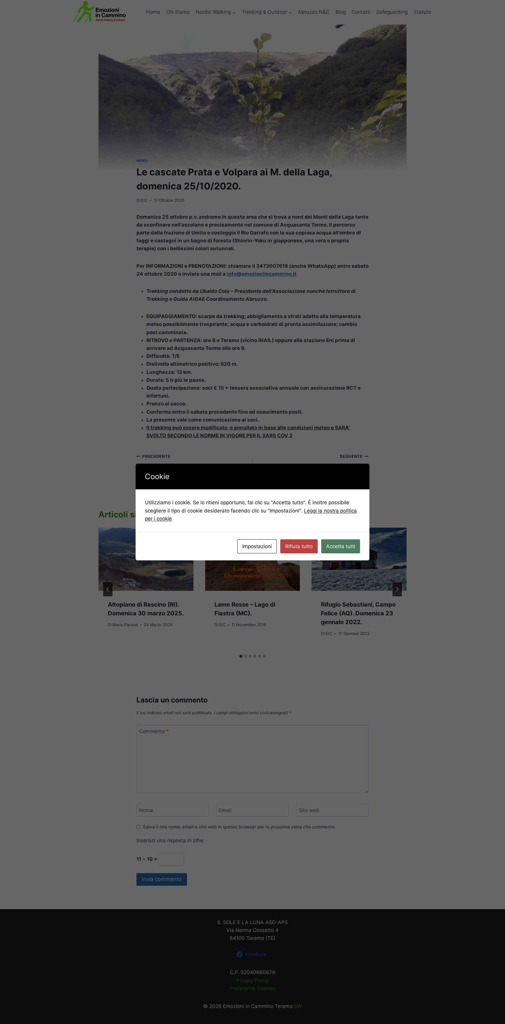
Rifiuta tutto (299, 546)
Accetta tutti (340, 546)
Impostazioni (257, 546)
